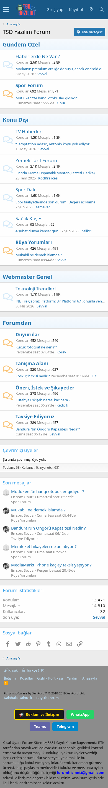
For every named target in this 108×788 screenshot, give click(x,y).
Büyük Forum (47, 697)
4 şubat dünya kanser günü (38, 230)
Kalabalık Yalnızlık (18, 697)
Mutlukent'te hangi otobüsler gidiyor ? (47, 98)
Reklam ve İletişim (39, 714)
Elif (94, 375)
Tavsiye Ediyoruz (35, 416)
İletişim (10, 678)
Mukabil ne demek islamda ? (39, 254)
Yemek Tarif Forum (36, 160)
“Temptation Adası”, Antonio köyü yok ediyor (52, 143)
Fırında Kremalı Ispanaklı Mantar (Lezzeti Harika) (55, 172)
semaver (43, 207)
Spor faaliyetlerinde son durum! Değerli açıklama (55, 202)
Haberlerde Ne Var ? (38, 56)
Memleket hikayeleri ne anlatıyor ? (44, 546)
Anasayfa (89, 678)
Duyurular (28, 334)
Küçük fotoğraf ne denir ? (36, 347)
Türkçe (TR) (34, 670)
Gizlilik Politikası (50, 678)
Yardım (72, 678)
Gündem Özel (21, 44)
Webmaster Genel (27, 276)
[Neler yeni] (91, 9)
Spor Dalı (25, 189)
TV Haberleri (29, 131)
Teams (40, 726)
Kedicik (62, 405)
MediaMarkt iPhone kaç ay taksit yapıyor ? (51, 565)
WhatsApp (80, 714)
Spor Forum (29, 85)
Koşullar (26, 678)
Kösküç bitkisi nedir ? (33, 375)
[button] (6, 9)
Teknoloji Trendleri (36, 288)
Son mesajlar (17, 482)
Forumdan (17, 322)
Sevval (42, 73)
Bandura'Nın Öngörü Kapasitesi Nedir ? (48, 429)
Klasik (12, 670)
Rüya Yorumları (34, 242)
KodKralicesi (48, 178)
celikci (86, 230)
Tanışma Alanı (32, 363)
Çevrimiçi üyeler (20, 450)
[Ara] (101, 9)
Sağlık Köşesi (29, 218)
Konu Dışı (16, 119)
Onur (61, 102)
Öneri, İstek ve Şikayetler (45, 388)
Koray (61, 352)
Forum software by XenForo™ (44, 693)
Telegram (65, 726)
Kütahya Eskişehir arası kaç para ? (43, 399)
